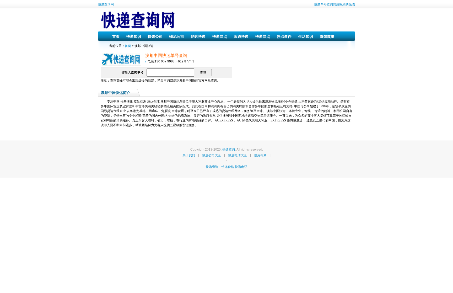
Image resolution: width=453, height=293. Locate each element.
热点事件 (284, 36)
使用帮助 (260, 155)
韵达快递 (198, 36)
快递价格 (228, 167)
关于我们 (188, 155)
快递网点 (219, 36)
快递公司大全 (211, 155)
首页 (116, 36)
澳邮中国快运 (188, 80)
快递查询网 (106, 4)
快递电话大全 (237, 155)
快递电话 (241, 167)
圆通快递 (241, 36)
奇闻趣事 (327, 36)
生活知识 (305, 36)
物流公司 (176, 36)
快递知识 (133, 36)
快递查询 (228, 149)
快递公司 (155, 36)
